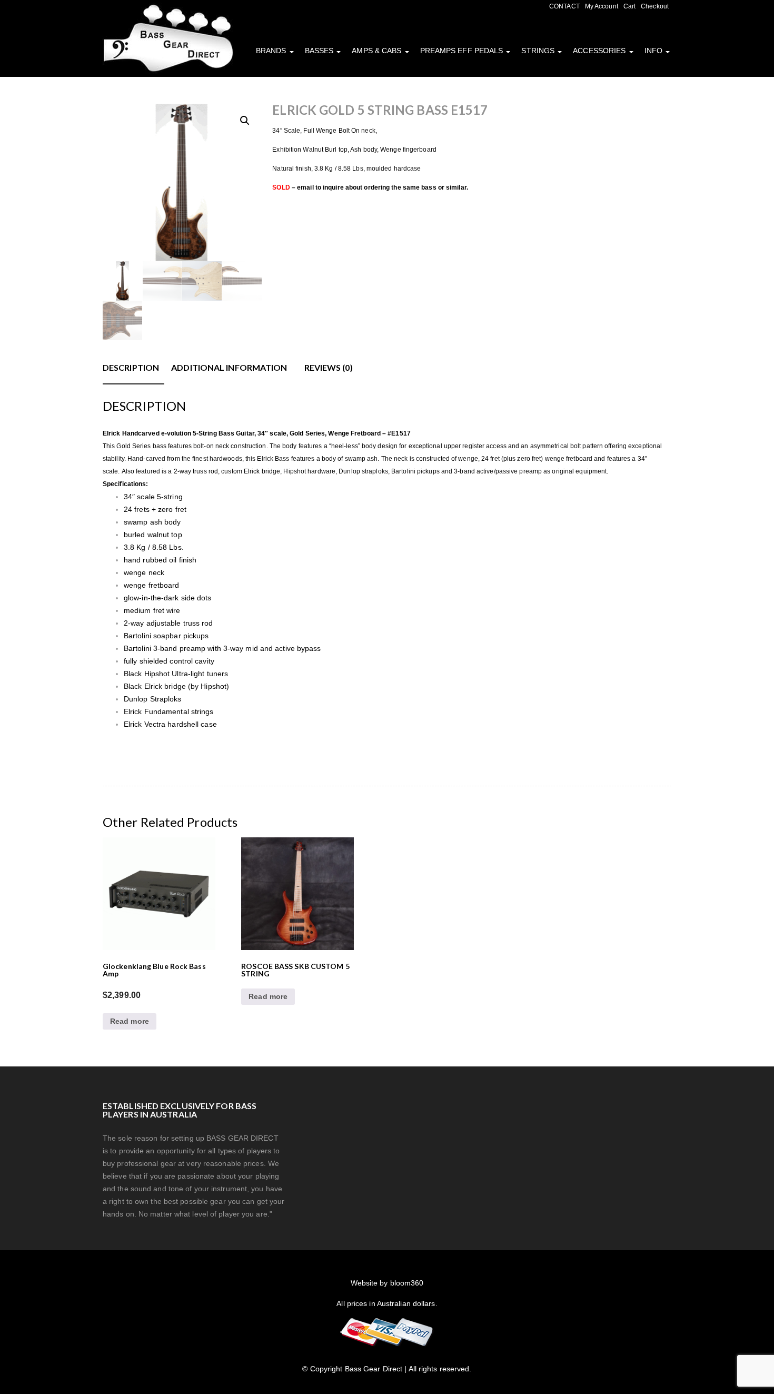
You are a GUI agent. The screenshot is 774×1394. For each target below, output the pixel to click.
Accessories (600, 50)
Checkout (655, 6)
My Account (601, 6)
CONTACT (564, 6)
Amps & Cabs (377, 50)
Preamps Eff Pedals (462, 50)
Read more (129, 1021)
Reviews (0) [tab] (328, 367)
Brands (272, 50)
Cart (629, 6)
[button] (244, 120)
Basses (320, 50)
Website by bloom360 (387, 1283)
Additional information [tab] (229, 367)
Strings (539, 50)
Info (654, 50)
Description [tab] (131, 367)
